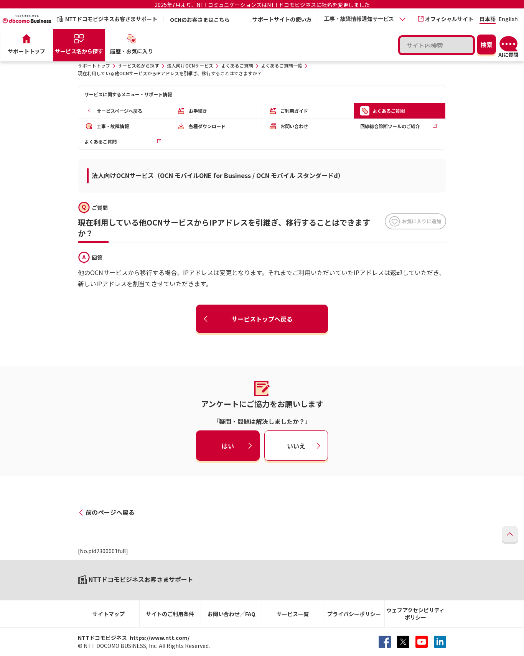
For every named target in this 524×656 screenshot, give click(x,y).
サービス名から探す (138, 65)
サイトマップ (108, 614)
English (508, 19)
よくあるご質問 (237, 65)
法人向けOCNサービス (190, 65)
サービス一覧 (293, 614)
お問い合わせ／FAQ (231, 614)
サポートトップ (94, 65)
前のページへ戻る (110, 512)
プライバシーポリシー (354, 614)
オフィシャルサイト (449, 19)
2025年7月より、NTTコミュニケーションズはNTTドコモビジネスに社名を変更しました (262, 4)
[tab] (364, 19)
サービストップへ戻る (262, 318)
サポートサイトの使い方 (281, 19)
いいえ (296, 445)
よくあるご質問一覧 (281, 65)
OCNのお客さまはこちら (200, 19)
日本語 (488, 19)
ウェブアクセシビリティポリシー (415, 613)
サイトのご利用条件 (170, 614)
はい (228, 445)
